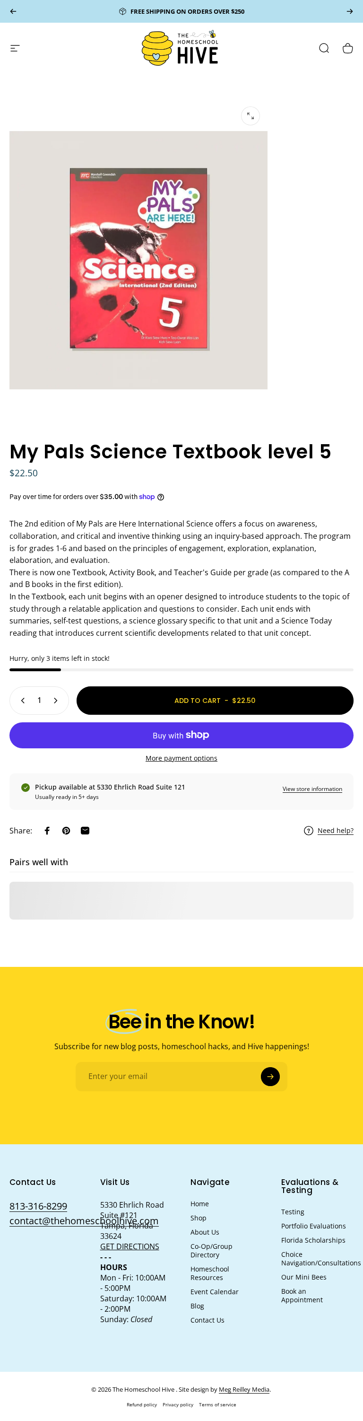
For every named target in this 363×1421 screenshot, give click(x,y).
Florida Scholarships (313, 1240)
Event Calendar (214, 1292)
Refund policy (142, 1404)
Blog (197, 1306)
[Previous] (13, 11)
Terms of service (217, 1404)
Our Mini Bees (304, 1277)
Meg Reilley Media (244, 1389)
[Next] (349, 11)
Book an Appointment (302, 1295)
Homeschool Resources (209, 1273)
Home (199, 1204)
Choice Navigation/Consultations (321, 1258)
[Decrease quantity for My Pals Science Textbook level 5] (21, 700)
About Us (204, 1232)
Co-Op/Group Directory (211, 1250)
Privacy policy (178, 1404)
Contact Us (207, 1320)
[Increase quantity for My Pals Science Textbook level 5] (58, 700)
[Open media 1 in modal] (250, 115)
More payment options (181, 758)
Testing (292, 1212)
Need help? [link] (336, 830)
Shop (198, 1218)
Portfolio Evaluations (313, 1226)
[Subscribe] (270, 1076)
